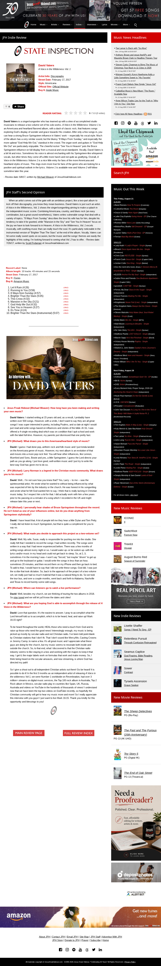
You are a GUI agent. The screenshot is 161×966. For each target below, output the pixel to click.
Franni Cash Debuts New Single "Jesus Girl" (136, 84)
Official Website (61, 86)
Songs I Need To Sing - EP (137, 629)
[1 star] (67, 113)
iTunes (17, 278)
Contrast (128, 672)
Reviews (66, 24)
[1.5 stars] (70, 113)
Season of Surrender (134, 561)
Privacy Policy (130, 962)
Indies (78, 24)
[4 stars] (81, 113)
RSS (149, 114)
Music (42, 24)
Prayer (84, 940)
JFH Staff (95, 937)
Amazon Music (21, 281)
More (125, 24)
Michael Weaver (45, 177)
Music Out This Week (129, 189)
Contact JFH (58, 937)
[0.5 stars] (65, 113)
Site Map (84, 937)
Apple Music (52, 90)
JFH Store (57, 940)
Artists (54, 24)
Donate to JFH (72, 940)
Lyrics (104, 24)
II (124, 522)
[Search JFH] (135, 25)
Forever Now (130, 535)
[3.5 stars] (79, 113)
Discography (57, 76)
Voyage (128, 548)
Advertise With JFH (112, 937)
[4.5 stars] (84, 113)
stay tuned (19, 597)
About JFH (44, 937)
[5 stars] (86, 113)
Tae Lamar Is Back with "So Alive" (131, 48)
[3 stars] (77, 113)
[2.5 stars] (74, 113)
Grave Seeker (131, 685)
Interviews (91, 24)
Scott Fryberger (34, 243)
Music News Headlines (130, 37)
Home (32, 24)
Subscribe (95, 940)
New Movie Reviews (128, 697)
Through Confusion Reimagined (140, 642)
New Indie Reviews (127, 616)
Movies (114, 24)
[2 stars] (72, 113)
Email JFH (72, 937)
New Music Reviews (128, 508)
